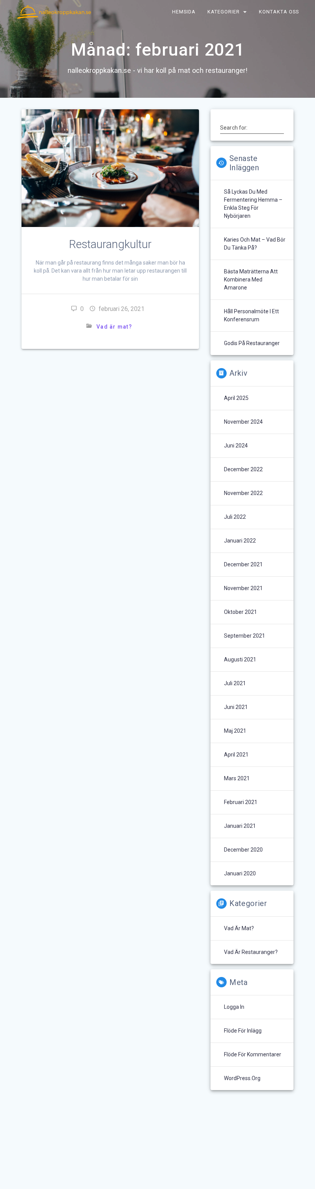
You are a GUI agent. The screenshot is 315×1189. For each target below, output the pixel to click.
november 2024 (243, 422)
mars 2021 (237, 778)
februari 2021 (240, 802)
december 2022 (243, 469)
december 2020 (243, 850)
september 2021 (244, 636)
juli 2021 (235, 683)
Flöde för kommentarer (252, 1054)
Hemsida (184, 12)
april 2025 (236, 398)
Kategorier (223, 12)
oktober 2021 (240, 612)
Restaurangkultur (110, 244)
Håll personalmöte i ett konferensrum (251, 315)
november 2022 (243, 493)
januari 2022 (240, 541)
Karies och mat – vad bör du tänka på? (254, 244)
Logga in (234, 1007)
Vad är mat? (114, 327)
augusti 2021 (240, 659)
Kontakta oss (279, 12)
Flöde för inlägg (243, 1031)
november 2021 (243, 588)
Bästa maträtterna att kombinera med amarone (251, 279)
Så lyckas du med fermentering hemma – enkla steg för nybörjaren (253, 204)
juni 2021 (236, 707)
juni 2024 (236, 445)
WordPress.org (242, 1078)
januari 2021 (240, 826)
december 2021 (243, 564)
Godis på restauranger (252, 343)
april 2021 (236, 755)
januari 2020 (240, 873)
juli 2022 (235, 517)
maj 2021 (235, 731)
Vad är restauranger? (251, 952)
